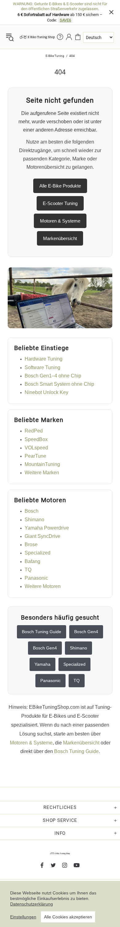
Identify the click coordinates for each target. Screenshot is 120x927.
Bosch (31, 511)
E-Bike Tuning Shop (37, 37)
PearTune (35, 456)
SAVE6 (65, 20)
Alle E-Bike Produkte (60, 185)
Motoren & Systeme (60, 220)
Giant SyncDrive (42, 536)
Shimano (34, 519)
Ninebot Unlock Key (46, 392)
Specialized (37, 552)
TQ (28, 569)
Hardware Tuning (43, 358)
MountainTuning (42, 464)
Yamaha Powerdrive (47, 528)
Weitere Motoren (43, 586)
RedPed (34, 430)
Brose (31, 544)
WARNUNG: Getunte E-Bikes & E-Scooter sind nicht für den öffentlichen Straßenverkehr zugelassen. (60, 6)
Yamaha (42, 664)
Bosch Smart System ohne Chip (59, 384)
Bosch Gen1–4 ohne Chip (53, 375)
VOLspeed (36, 447)
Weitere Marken (42, 472)
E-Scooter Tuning (60, 203)
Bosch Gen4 (86, 631)
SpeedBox (36, 439)
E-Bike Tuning (55, 55)
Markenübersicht (60, 238)
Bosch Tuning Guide (41, 631)
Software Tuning (42, 367)
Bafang (32, 561)
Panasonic (36, 578)
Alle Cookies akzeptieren (68, 916)
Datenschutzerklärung (31, 903)
